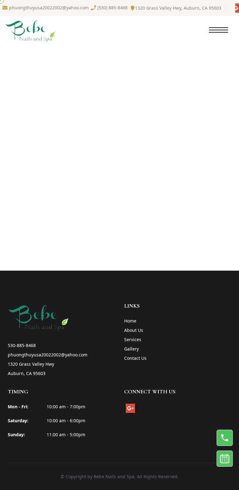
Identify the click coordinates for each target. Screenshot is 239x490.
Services (132, 339)
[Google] (237, 8)
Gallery (131, 349)
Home (130, 321)
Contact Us (135, 358)
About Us (133, 330)
